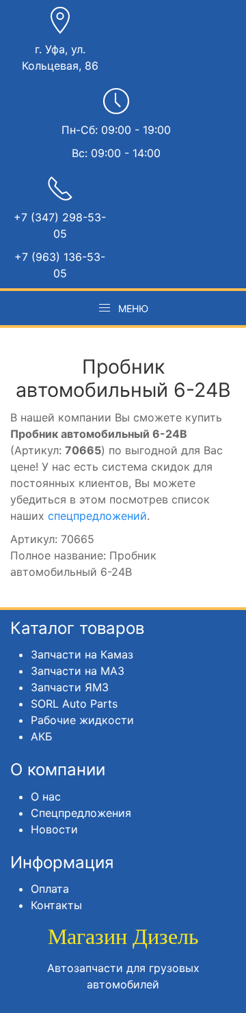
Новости (54, 829)
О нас (46, 796)
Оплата (50, 889)
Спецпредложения (81, 813)
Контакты (56, 905)
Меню (133, 308)
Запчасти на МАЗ (77, 671)
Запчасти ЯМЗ (70, 687)
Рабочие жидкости (82, 720)
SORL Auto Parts (74, 703)
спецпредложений (97, 516)
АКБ (42, 736)
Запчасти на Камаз (82, 654)
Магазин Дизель (123, 936)
